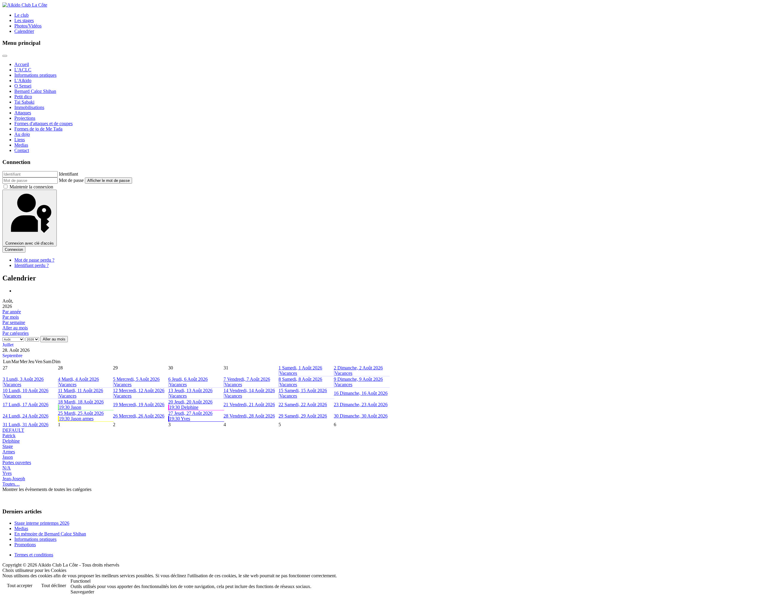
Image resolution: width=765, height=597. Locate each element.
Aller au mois (15, 327)
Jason (7, 457)
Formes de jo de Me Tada (38, 128)
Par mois (10, 317)
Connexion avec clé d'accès (29, 243)
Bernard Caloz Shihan (35, 91)
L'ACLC (22, 69)
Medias (21, 145)
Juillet (7, 344)
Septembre (12, 355)
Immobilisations (29, 107)
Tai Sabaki (24, 102)
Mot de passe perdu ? (34, 260)
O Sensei (22, 85)
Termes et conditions (33, 554)
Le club (21, 15)
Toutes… (11, 483)
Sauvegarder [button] (82, 591)
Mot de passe (71, 180)
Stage (7, 446)
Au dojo (22, 134)
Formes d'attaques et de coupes (43, 123)
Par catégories (15, 333)
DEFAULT (13, 430)
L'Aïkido (22, 80)
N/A (6, 467)
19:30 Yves (179, 418)
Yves (7, 473)
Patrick (9, 435)
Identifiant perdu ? (31, 265)
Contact (21, 150)
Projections (24, 118)
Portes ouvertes (16, 462)
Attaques (22, 112)
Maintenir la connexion (31, 186)
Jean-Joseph (13, 478)
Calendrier (24, 31)
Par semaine (13, 322)
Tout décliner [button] (53, 585)
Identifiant (68, 174)
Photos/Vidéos (28, 25)
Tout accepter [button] (19, 585)
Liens (19, 139)
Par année (11, 311)
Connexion (14, 249)
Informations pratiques (35, 75)
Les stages (24, 20)
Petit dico (23, 96)
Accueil (21, 64)
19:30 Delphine (183, 407)
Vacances (288, 373)
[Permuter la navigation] (4, 56)
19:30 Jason (70, 407)
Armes (8, 451)
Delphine (11, 440)
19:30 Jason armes (76, 418)
